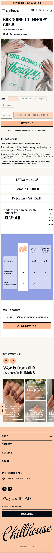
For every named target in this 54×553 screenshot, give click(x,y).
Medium (28, 99)
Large (42, 99)
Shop (6, 419)
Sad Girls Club (6, 158)
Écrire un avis (33, 326)
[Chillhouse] (13, 10)
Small (14, 99)
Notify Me (27, 123)
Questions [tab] (15, 310)
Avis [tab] (5, 310)
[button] (3, 10)
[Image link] (6, 361)
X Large (8, 106)
